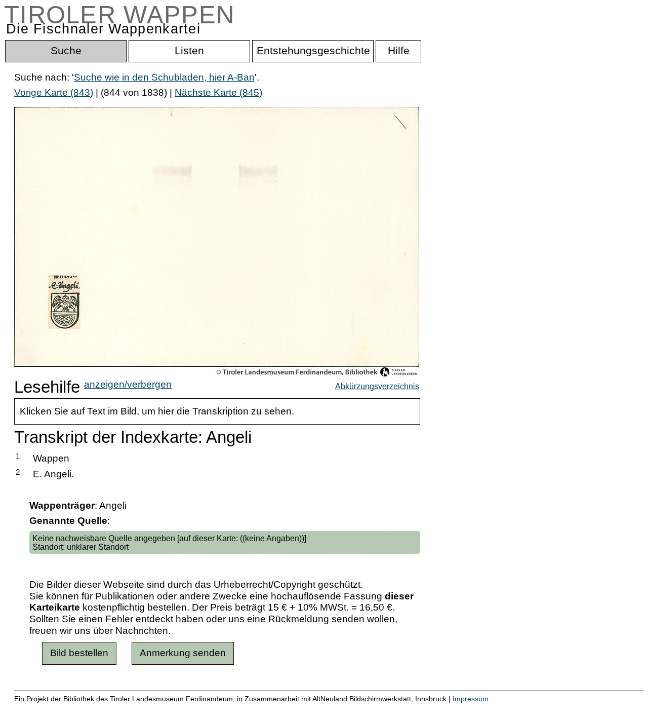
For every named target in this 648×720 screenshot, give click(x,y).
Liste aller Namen (271, 709)
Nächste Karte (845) (218, 92)
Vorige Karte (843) (53, 92)
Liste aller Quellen (356, 709)
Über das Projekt (438, 709)
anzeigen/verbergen (128, 384)
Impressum (471, 699)
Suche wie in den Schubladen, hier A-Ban (164, 77)
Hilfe (492, 709)
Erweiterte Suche (51, 709)
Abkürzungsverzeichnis (377, 386)
